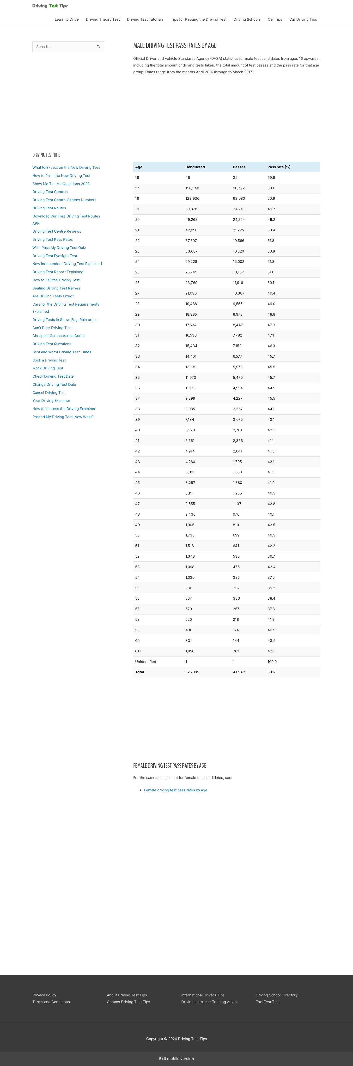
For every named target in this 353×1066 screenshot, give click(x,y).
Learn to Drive (67, 19)
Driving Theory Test (103, 19)
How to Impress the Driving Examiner (64, 408)
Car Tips (275, 19)
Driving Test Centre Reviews (56, 231)
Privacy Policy (44, 995)
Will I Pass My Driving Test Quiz (59, 247)
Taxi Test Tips (268, 1002)
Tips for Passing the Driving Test (198, 19)
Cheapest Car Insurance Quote (58, 335)
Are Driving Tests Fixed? (53, 296)
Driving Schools (247, 19)
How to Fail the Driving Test (55, 280)
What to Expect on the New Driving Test (66, 167)
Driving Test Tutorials (145, 19)
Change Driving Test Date (54, 384)
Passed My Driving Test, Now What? (63, 417)
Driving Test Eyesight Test (54, 255)
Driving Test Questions (51, 344)
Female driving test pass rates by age (175, 790)
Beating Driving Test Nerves (56, 288)
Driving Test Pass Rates (52, 239)
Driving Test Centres (50, 191)
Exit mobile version (176, 1058)
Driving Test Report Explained (57, 272)
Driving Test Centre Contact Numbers (64, 200)
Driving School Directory (277, 995)
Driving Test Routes (49, 208)
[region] (68, 100)
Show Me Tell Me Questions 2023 (61, 183)
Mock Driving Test (47, 368)
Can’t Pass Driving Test (52, 327)
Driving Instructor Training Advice (209, 1002)
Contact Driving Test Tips (128, 1002)
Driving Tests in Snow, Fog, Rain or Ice (64, 319)
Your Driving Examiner (51, 400)
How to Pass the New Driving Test (61, 175)
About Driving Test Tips (127, 995)
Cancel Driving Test (49, 392)
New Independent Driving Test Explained (67, 263)
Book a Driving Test (49, 360)
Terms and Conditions (51, 1002)
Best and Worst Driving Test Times (61, 352)
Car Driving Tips (303, 19)
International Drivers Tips (203, 995)
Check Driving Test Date (53, 376)
